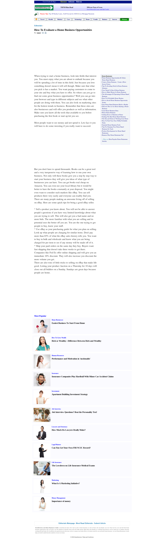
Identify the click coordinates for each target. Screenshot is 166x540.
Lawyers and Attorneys (59, 427)
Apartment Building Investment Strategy (70, 394)
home (63, 533)
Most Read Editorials (84, 523)
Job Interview (56, 409)
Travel (42, 19)
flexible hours (68, 529)
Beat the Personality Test (85, 412)
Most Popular (40, 316)
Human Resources (58, 355)
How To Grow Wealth (59, 338)
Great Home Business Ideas (110, 110)
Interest (114, 19)
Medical (59, 19)
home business (83, 527)
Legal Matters (56, 444)
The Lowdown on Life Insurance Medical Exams (73, 465)
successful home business (105, 531)
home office (84, 531)
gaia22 (39, 33)
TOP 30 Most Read (67, 7)
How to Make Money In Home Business (114, 92)
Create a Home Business (109, 82)
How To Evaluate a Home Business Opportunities (63, 29)
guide (58, 531)
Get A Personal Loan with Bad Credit (98, 9)
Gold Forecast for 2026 (70, 14)
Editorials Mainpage (67, 523)
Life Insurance (56, 462)
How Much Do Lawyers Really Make (68, 430)
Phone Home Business (108, 112)
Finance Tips (44, 14)
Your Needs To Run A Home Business (113, 90)
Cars (68, 19)
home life (46, 531)
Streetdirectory (78, 537)
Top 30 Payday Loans (55, 14)
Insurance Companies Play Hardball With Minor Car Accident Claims (83, 376)
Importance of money (61, 501)
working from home (103, 529)
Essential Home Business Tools (111, 125)
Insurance (55, 373)
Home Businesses (57, 320)
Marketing (55, 480)
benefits (94, 529)
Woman (124, 19)
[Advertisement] (55, 55)
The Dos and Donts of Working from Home (115, 118)
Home (88, 19)
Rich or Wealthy (59, 341)
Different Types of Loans (94, 7)
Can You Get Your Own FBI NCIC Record (71, 448)
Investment (55, 391)
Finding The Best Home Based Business (114, 117)
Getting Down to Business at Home (112, 114)
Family (95, 19)
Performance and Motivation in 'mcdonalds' (71, 359)
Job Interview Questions (62, 412)
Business (104, 19)
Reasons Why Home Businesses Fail (112, 135)
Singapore (63, 1)
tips (68, 531)
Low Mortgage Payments (86, 14)
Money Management (58, 498)
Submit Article (100, 523)
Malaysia (79, 1)
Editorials (38, 26)
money (81, 529)
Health (51, 19)
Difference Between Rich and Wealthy (84, 341)
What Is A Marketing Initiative (65, 483)
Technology (78, 19)
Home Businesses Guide (123, 531)
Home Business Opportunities (111, 78)
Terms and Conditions (88, 537)
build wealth (43, 533)
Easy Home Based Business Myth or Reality (115, 104)
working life (38, 531)
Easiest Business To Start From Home (68, 323)
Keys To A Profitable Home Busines (112, 98)
